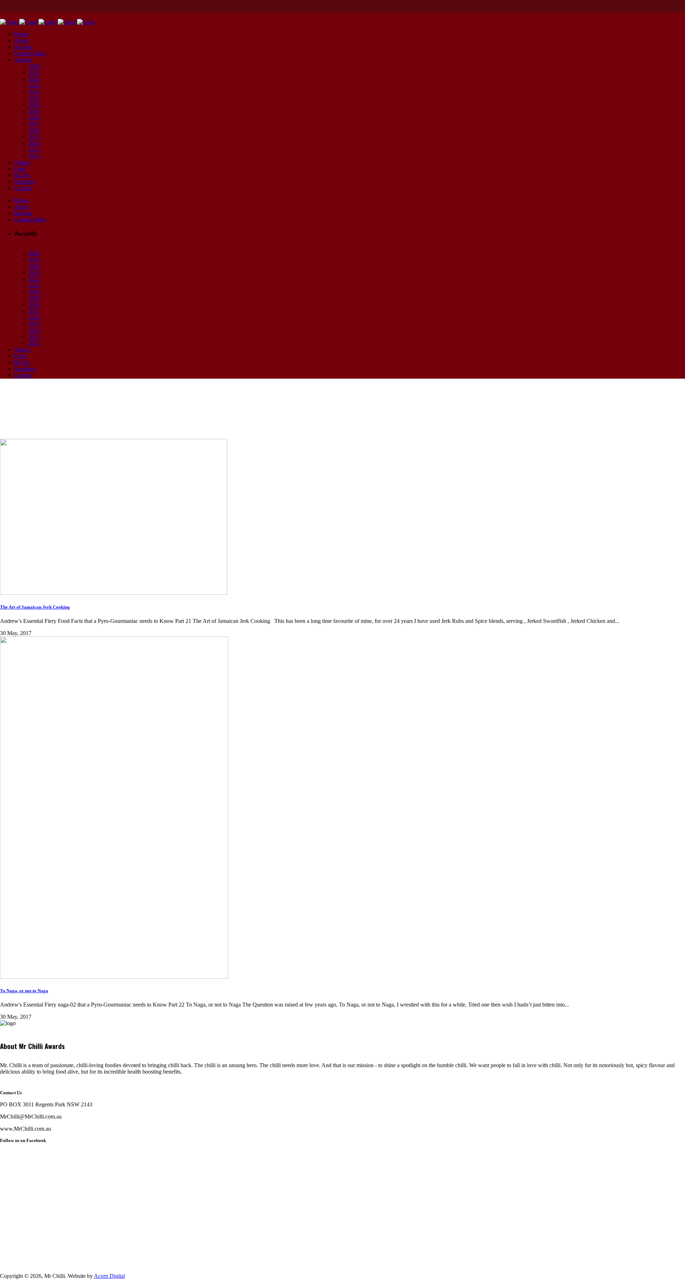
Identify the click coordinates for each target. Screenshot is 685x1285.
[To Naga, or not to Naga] (114, 977)
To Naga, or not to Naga (24, 990)
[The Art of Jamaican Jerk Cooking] (113, 593)
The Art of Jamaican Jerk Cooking (35, 607)
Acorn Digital (109, 1276)
